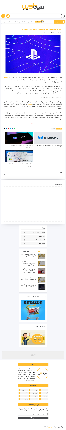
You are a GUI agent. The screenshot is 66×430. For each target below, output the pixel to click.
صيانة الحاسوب (25, 392)
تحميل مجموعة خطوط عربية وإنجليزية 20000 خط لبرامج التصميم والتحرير (29, 263)
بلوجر (47, 392)
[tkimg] (48, 21)
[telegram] (6, 427)
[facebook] (21, 427)
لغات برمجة (25, 395)
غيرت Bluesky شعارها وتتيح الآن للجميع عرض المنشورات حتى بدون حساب (49, 146)
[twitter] (18, 427)
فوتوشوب (46, 395)
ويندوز (26, 398)
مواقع (37, 398)
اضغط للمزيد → (27, 380)
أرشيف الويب (26, 251)
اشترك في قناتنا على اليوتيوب (39, 239)
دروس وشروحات (34, 392)
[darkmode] (8, 16)
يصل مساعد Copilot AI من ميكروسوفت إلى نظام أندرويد (22, 145)
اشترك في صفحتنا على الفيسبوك (39, 232)
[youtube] (15, 427)
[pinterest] (3, 427)
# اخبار (53, 128)
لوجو (47, 398)
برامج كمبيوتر (43, 21)
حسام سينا (54, 32)
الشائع (39, 251)
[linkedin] (9, 427)
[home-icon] (63, 16)
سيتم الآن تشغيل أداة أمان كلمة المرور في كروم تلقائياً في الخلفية (20, 163)
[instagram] (12, 427)
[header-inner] (33, 7)
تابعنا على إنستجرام (41, 243)
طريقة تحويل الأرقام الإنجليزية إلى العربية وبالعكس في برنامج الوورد (21, 21)
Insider (6, 77)
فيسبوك (36, 395)
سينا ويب (50, 427)
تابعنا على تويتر (42, 236)
